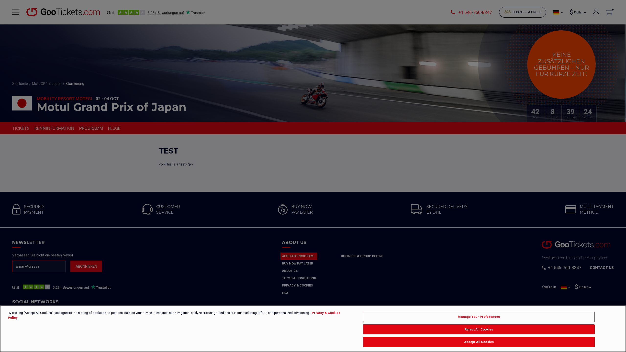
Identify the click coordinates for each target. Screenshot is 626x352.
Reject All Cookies (479, 329)
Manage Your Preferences (479, 317)
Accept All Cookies (479, 342)
